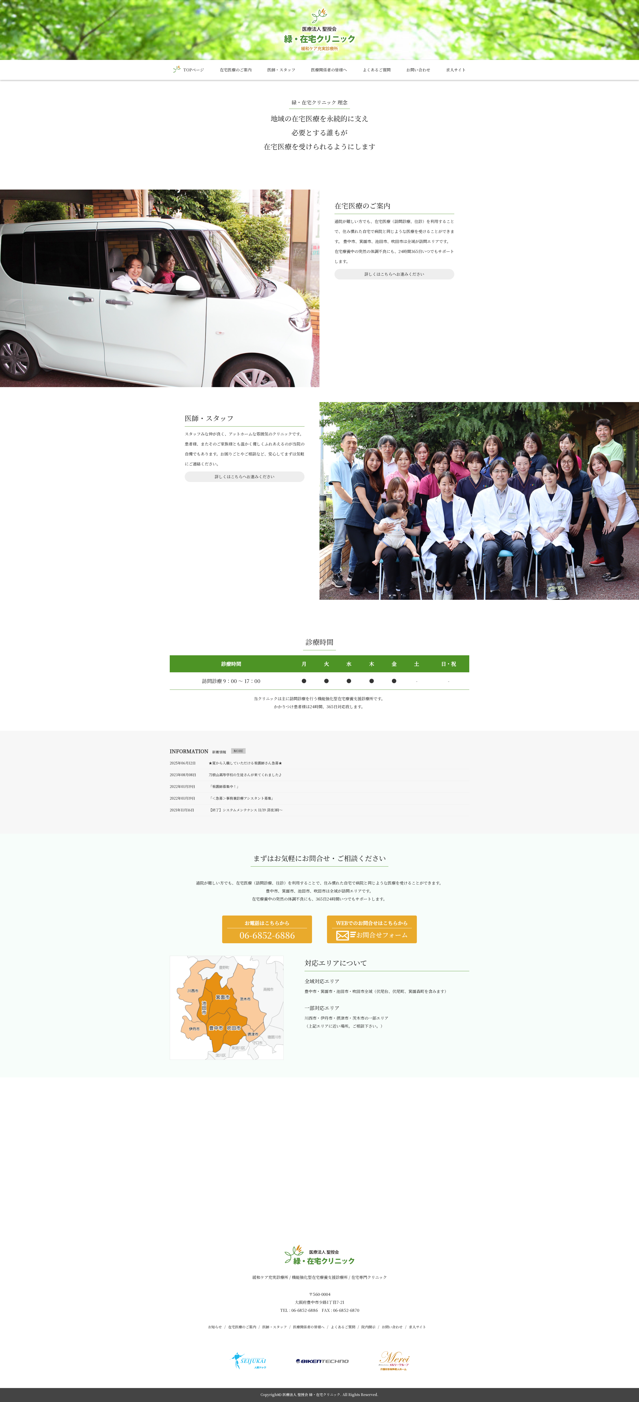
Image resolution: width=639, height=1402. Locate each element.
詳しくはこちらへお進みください (394, 274)
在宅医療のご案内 (236, 70)
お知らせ (215, 1326)
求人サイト (456, 70)
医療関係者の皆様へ (329, 70)
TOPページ (193, 70)
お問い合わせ (418, 70)
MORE (238, 751)
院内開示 (368, 1326)
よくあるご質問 (377, 70)
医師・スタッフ (281, 70)
